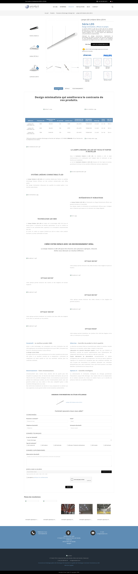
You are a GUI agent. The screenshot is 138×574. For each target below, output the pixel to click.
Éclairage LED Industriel (63, 563)
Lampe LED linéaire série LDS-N (100, 44)
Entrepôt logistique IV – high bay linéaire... (67, 519)
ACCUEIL (55, 7)
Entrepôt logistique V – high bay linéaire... (85, 519)
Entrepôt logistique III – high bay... (49, 519)
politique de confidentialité (41, 477)
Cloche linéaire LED (34, 35)
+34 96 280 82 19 (42, 533)
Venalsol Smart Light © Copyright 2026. (69, 572)
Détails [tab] (67, 88)
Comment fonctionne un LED (92, 563)
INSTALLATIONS (80, 7)
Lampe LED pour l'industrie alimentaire (34, 56)
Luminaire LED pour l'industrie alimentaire (34, 76)
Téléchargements (77, 88)
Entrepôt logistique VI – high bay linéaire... (103, 519)
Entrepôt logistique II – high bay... (32, 519)
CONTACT (95, 7)
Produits (71, 7)
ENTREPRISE (63, 7)
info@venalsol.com (102, 533)
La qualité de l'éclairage (76, 563)
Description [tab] (58, 88)
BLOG (88, 7)
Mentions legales (69, 565)
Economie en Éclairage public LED (47, 563)
